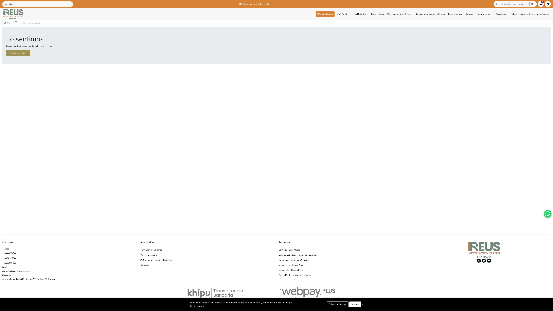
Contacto (144, 265)
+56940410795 (9, 258)
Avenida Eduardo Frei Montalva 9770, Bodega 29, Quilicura (29, 279)
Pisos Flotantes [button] (359, 14)
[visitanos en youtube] (489, 261)
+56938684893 (9, 263)
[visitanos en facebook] (484, 261)
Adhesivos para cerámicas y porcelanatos (530, 14)
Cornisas (469, 14)
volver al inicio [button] (18, 53)
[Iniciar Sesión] (548, 4)
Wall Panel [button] (342, 14)
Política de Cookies (337, 304)
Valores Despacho (148, 255)
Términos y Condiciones (151, 250)
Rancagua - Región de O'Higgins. (294, 260)
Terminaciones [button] (483, 14)
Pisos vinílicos (377, 14)
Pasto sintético (455, 14)
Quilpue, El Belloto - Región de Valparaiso (298, 255)
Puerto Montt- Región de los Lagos (295, 275)
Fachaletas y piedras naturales (430, 14)
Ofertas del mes (325, 14)
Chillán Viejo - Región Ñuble (292, 265)
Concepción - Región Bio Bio (292, 270)
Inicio (9, 23)
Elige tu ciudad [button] (8, 4)
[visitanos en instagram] (479, 261)
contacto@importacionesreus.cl (16, 271)
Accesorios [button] (501, 14)
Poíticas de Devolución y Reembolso (157, 260)
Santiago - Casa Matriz (289, 250)
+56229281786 (9, 253)
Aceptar (355, 304)
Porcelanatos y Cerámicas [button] (399, 14)
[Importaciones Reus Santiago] (13, 14)
